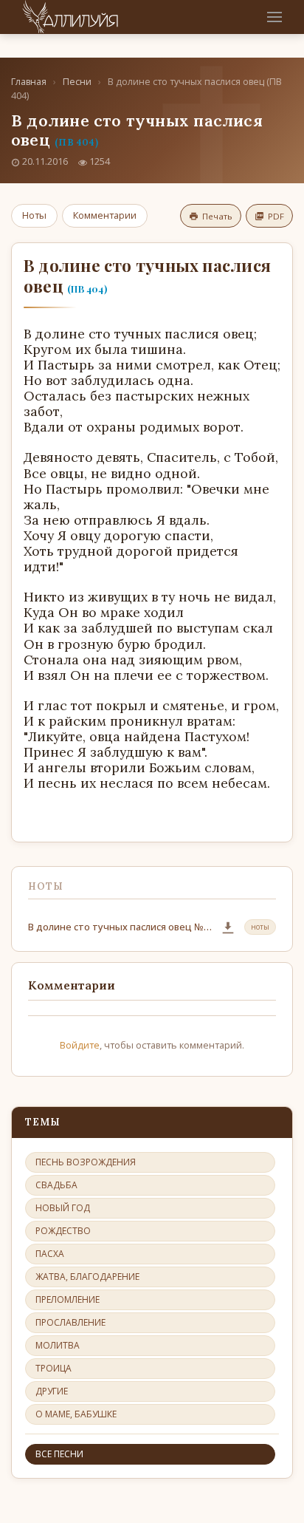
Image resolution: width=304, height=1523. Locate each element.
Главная (28, 81)
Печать (217, 216)
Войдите (80, 1045)
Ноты (34, 215)
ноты (260, 926)
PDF (276, 216)
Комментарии (105, 215)
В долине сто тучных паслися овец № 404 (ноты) (120, 926)
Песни (77, 81)
